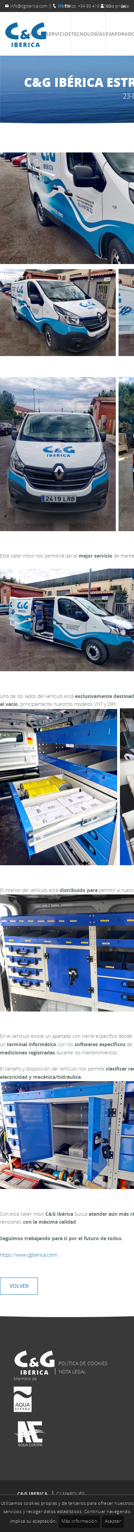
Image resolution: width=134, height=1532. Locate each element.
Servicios (58, 34)
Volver (19, 1285)
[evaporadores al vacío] (25, 45)
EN (67, 6)
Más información (79, 1521)
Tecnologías (88, 34)
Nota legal (72, 1371)
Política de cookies (83, 1363)
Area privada (117, 6)
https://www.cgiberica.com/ (29, 1254)
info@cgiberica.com (28, 6)
